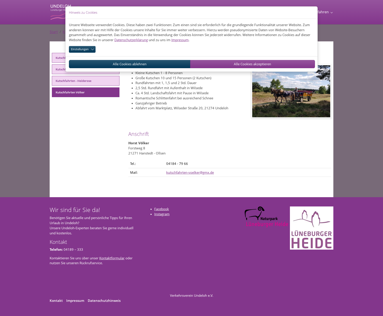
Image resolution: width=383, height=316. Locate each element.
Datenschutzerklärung (131, 40)
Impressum (180, 40)
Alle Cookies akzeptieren (252, 64)
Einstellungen (80, 49)
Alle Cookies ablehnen (130, 64)
